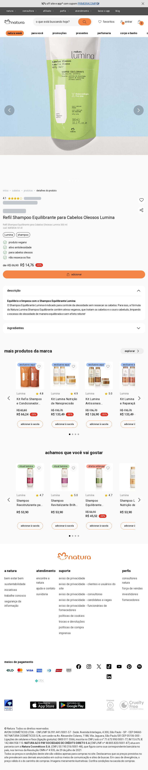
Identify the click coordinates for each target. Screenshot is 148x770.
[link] (30, 402)
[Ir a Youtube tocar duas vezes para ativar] (119, 666)
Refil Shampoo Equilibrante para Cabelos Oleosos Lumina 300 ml (35, 224)
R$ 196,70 (91, 410)
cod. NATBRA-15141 (13, 228)
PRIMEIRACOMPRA (89, 3)
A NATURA (10, 571)
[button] (141, 200)
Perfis (63, 11)
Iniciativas (10, 590)
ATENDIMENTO (46, 571)
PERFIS (126, 571)
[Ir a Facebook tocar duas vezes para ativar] (79, 666)
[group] (70, 3)
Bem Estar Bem (13, 578)
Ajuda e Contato (45, 588)
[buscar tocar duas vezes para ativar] (84, 21)
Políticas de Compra (71, 627)
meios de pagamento (18, 662)
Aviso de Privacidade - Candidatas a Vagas (85, 600)
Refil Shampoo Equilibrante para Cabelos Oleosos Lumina (59, 217)
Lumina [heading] (21, 393)
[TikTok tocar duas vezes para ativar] (109, 666)
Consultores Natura (129, 580)
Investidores (130, 594)
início (5, 190)
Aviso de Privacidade (72, 578)
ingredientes (15, 328)
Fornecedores (130, 600)
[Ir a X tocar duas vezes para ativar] (99, 666)
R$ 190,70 (57, 410)
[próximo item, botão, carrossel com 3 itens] (98, 3)
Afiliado (47, 11)
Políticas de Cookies (71, 616)
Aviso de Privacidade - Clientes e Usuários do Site (87, 586)
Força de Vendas (132, 588)
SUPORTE (64, 571)
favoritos (108, 21)
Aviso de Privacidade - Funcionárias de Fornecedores (83, 608)
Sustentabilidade (14, 584)
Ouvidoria (42, 594)
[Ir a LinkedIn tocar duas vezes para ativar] (109, 677)
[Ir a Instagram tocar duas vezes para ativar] (89, 666)
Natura (9, 11)
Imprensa (65, 633)
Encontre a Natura (42, 580)
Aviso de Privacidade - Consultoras (80, 594)
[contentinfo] (39, 394)
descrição (14, 290)
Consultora (28, 11)
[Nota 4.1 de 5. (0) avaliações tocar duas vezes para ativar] (32, 198)
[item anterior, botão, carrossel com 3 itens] (42, 3)
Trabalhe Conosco (15, 595)
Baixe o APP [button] (104, 11)
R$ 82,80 (22, 410)
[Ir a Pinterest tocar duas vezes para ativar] (129, 666)
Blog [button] (118, 11)
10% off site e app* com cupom (59, 3)
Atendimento (82, 11)
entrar (127, 22)
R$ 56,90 (91, 512)
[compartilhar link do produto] (141, 210)
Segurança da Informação (12, 603)
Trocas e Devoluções (72, 621)
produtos (28, 190)
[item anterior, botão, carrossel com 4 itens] (9, 110)
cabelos (16, 190)
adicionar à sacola (30, 424)
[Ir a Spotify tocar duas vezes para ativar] (139, 666)
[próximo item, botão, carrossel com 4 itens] (139, 110)
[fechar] (143, 3)
